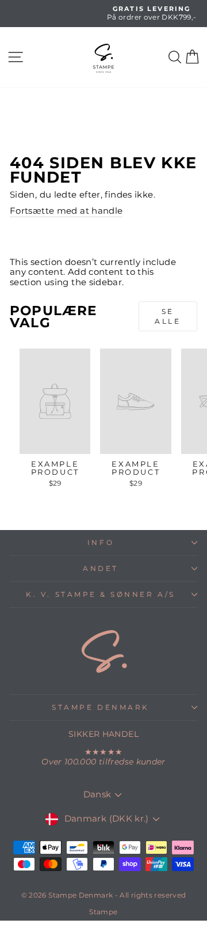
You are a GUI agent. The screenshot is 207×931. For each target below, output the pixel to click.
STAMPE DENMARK (100, 707)
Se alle (168, 316)
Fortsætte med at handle (66, 211)
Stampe (103, 911)
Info (100, 543)
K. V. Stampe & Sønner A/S (100, 595)
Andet (100, 569)
